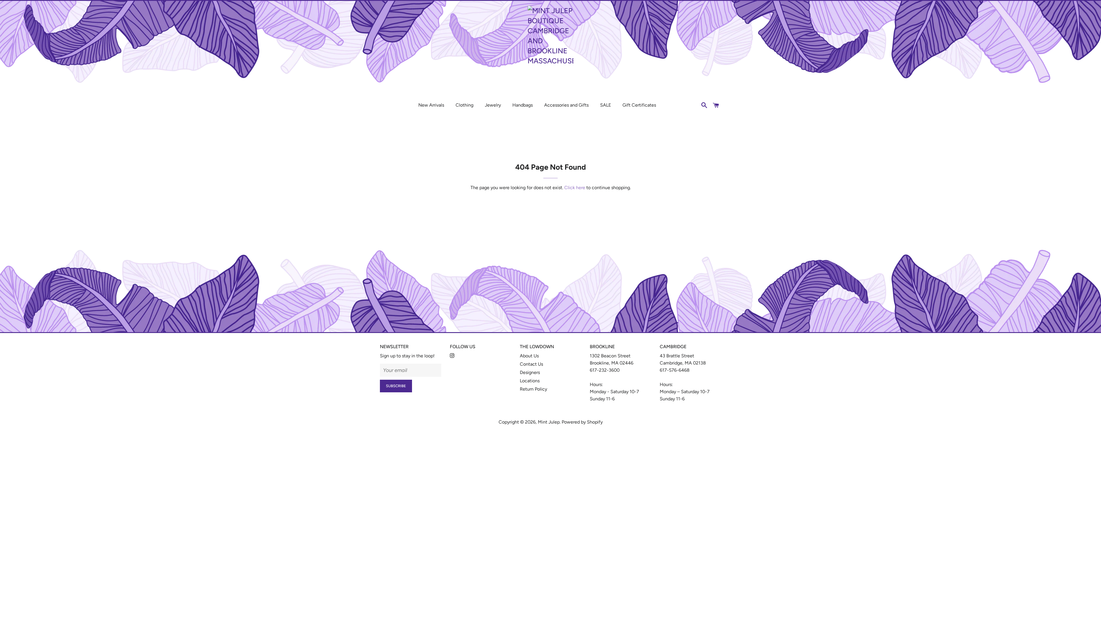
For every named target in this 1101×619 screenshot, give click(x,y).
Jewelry (493, 105)
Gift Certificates (639, 105)
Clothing (464, 105)
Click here (574, 187)
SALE (605, 105)
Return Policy (533, 389)
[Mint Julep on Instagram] (453, 356)
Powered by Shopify (582, 422)
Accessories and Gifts (566, 105)
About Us (529, 356)
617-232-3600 (605, 370)
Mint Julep (549, 422)
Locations (530, 380)
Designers (530, 372)
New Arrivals (431, 105)
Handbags (522, 105)
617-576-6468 (675, 370)
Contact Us (531, 364)
